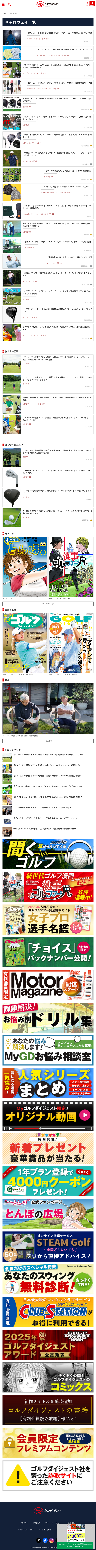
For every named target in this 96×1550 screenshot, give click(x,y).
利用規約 (36, 1523)
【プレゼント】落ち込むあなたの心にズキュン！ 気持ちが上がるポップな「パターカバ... (48, 786)
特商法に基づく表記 (26, 1529)
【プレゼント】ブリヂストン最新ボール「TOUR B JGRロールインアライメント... (45, 818)
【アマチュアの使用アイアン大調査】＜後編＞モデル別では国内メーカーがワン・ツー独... (49, 754)
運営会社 (71, 1523)
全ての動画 (48, 741)
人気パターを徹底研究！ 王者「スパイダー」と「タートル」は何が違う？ (42, 807)
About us (24, 1523)
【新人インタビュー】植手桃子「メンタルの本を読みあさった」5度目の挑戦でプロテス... (48, 797)
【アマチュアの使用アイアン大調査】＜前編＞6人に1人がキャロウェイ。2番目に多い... (47, 765)
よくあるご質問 (44, 1529)
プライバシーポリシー (54, 1523)
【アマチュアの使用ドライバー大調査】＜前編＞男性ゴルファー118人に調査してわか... (47, 776)
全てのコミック (48, 604)
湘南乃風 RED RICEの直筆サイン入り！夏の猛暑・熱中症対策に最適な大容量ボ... (45, 829)
